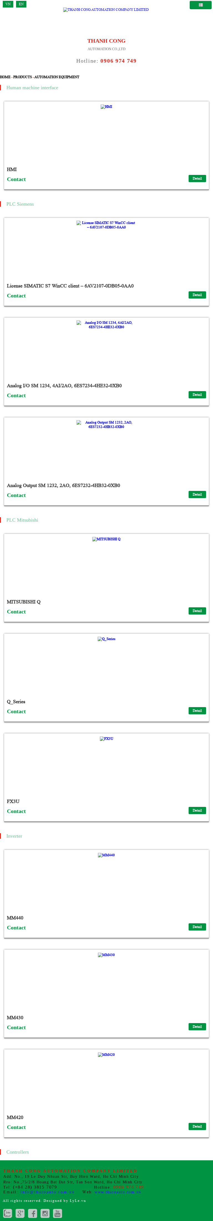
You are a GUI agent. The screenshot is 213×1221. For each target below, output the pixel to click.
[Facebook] (32, 1213)
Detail (197, 178)
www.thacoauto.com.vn (118, 1192)
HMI (12, 169)
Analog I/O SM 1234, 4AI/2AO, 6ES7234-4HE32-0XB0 (64, 385)
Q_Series (16, 701)
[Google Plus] (7, 1213)
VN (8, 4)
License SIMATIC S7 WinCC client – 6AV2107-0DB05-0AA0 (70, 286)
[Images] (45, 1213)
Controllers (17, 1152)
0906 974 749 (118, 61)
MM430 (15, 1017)
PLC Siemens (20, 204)
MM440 (15, 918)
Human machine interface (32, 87)
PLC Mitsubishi (22, 520)
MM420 (15, 1117)
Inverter (14, 836)
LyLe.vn (78, 1201)
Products (22, 77)
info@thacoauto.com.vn (48, 1192)
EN (21, 4)
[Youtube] (57, 1213)
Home (5, 77)
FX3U (13, 801)
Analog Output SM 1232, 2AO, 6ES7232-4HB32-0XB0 (63, 485)
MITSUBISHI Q (23, 602)
